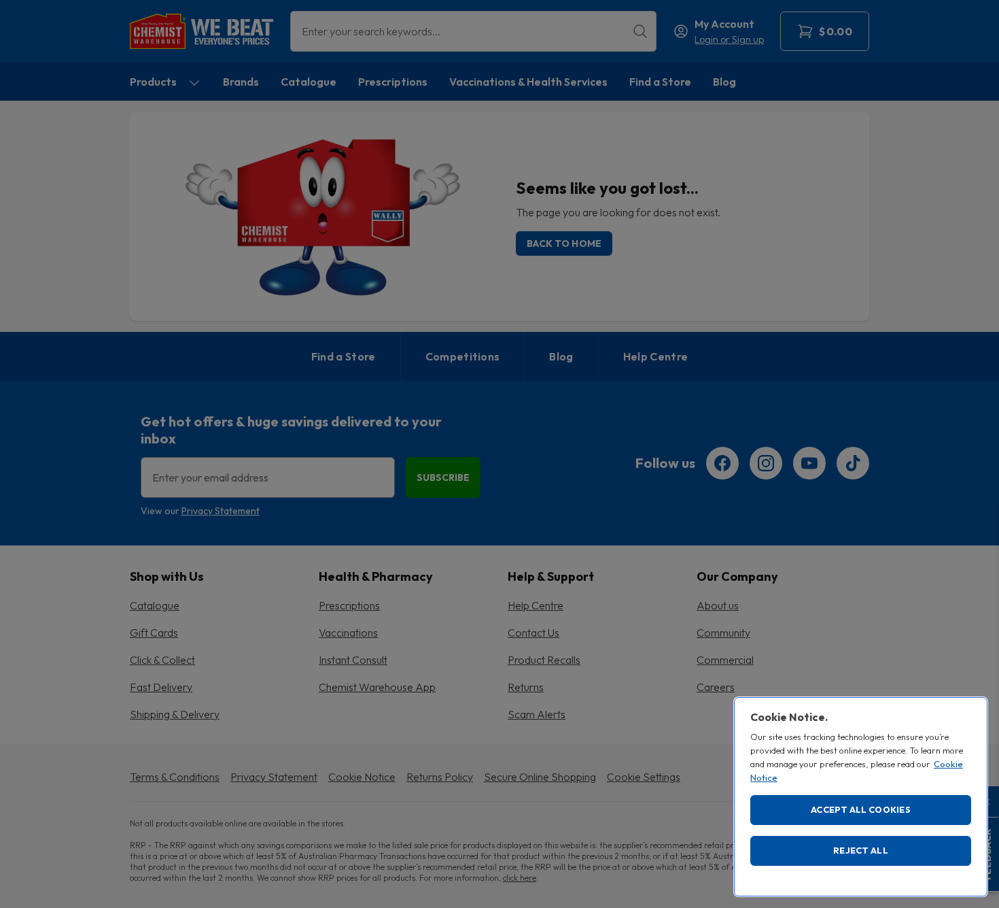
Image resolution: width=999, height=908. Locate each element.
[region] (860, 796)
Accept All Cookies (861, 809)
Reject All (860, 850)
